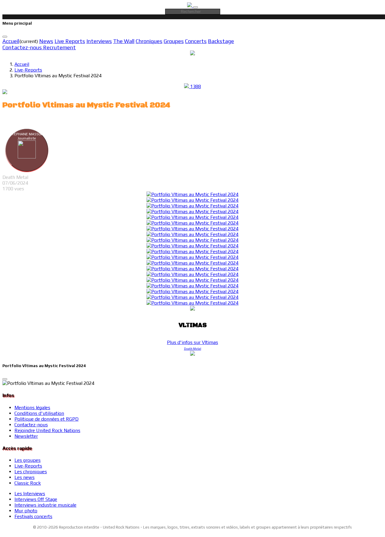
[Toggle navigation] (195, 7)
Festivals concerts (33, 516)
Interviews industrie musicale (45, 505)
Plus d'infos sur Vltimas (192, 342)
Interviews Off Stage (35, 499)
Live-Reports (28, 70)
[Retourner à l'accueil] (190, 5)
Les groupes (27, 460)
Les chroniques (30, 471)
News (46, 41)
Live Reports (69, 41)
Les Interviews (29, 493)
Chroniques (149, 41)
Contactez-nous (22, 47)
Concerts (196, 41)
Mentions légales (32, 407)
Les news (24, 477)
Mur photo (25, 511)
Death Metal (192, 348)
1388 (195, 86)
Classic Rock (27, 483)
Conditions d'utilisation (39, 413)
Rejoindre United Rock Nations (47, 430)
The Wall (123, 41)
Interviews (99, 41)
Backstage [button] (221, 41)
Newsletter (26, 436)
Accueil (10, 41)
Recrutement (59, 47)
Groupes (174, 41)
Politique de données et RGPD (46, 419)
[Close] (4, 37)
